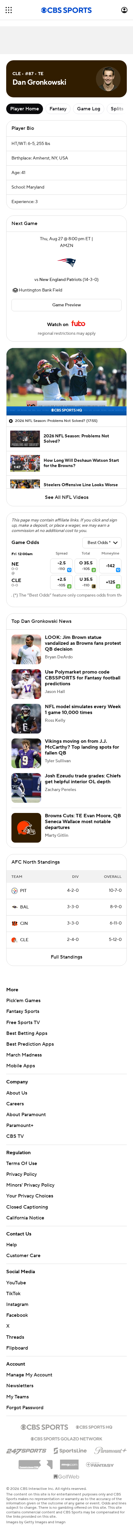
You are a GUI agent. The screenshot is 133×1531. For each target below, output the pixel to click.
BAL (24, 907)
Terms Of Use (21, 1163)
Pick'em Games (23, 1000)
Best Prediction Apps (30, 1044)
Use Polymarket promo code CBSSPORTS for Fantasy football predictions (82, 678)
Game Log (88, 109)
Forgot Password (25, 1402)
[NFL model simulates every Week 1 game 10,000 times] (26, 719)
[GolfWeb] (66, 1471)
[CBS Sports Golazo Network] (66, 1432)
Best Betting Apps (26, 1033)
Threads (15, 1331)
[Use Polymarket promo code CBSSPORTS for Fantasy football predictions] (26, 684)
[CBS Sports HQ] (94, 1421)
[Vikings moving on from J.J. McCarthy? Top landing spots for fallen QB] (26, 753)
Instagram (17, 1298)
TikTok (13, 1288)
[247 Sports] (26, 1444)
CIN (24, 923)
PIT (23, 891)
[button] (8, 10)
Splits (117, 109)
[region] (66, 381)
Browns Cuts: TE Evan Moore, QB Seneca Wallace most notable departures (83, 822)
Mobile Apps (20, 1066)
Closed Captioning (27, 1201)
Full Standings (66, 957)
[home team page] (66, 263)
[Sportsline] (70, 1444)
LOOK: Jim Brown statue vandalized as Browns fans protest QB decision (83, 643)
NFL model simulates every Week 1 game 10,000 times (83, 710)
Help (11, 1239)
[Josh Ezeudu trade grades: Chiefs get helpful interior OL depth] (26, 788)
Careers (15, 1104)
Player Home (24, 109)
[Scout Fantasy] (100, 1458)
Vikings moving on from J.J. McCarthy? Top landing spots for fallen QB (82, 747)
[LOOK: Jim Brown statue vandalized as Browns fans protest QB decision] (26, 649)
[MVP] (69, 1456)
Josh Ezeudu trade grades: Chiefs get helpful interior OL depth (83, 779)
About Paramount (26, 1115)
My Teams (17, 1391)
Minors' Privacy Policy (30, 1185)
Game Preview (66, 305)
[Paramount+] (110, 1443)
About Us (16, 1093)
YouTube (16, 1277)
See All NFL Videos (66, 497)
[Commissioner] (36, 1456)
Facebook (17, 1309)
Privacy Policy (21, 1174)
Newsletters (19, 1380)
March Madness (24, 1055)
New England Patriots (60, 280)
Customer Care (23, 1250)
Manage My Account (29, 1369)
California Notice (25, 1212)
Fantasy (57, 109)
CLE (24, 940)
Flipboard (17, 1342)
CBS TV (15, 1136)
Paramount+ (19, 1125)
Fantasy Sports (22, 1011)
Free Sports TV (23, 1022)
